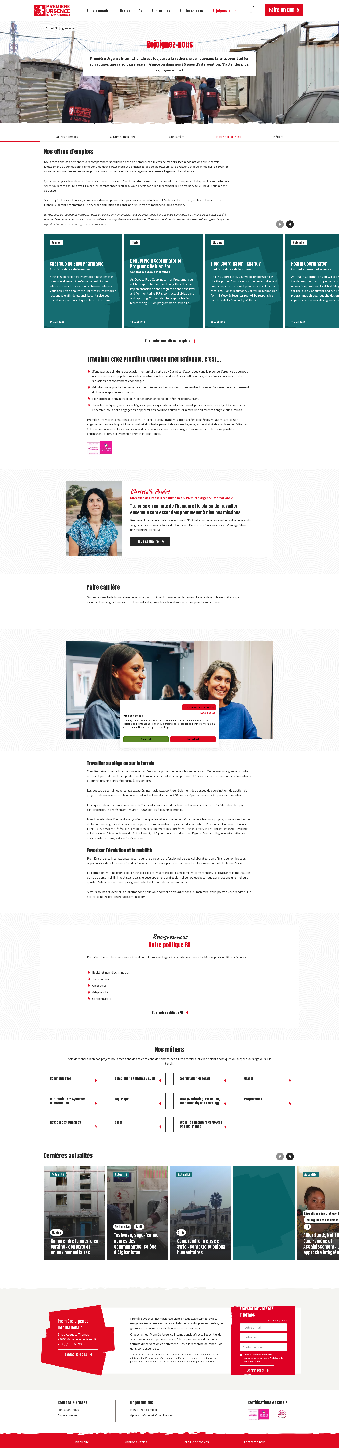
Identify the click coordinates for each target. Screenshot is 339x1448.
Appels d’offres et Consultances (151, 1415)
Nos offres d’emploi (143, 1409)
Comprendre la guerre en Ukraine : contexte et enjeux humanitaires (74, 1247)
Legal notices (208, 712)
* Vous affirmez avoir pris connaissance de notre (263, 1358)
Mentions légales (135, 1441)
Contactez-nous (68, 1409)
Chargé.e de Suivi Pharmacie (77, 264)
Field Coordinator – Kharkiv (236, 264)
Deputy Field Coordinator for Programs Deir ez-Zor (156, 264)
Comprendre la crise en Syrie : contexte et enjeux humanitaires (201, 1247)
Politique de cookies (195, 1441)
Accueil (50, 28)
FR (250, 6)
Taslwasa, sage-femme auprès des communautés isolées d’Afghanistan (136, 1243)
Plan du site (81, 1441)
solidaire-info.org (133, 896)
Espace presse (67, 1415)
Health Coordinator (309, 264)
